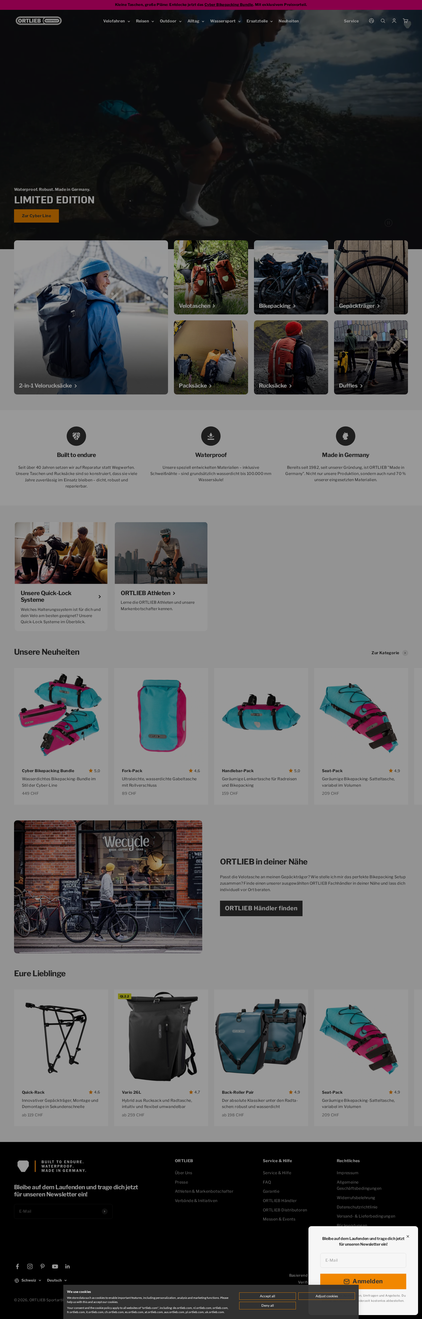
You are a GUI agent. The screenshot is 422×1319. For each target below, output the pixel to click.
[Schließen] (407, 1236)
